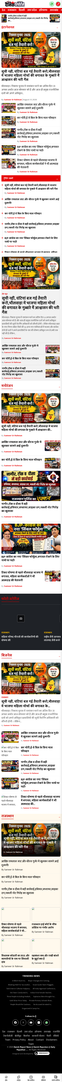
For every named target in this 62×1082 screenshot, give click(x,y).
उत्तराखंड (54, 10)
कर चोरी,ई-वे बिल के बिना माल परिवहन (23, 213)
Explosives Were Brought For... (44, 996)
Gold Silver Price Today (18, 1000)
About (31, 1040)
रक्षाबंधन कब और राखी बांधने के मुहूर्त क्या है (45, 957)
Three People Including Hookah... (19, 996)
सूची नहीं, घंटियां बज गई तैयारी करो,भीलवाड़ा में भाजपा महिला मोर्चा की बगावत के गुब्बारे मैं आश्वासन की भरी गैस (30, 76)
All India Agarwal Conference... (44, 988)
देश (3, 10)
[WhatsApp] (47, 1023)
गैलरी (49, 1036)
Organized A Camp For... (31, 1008)
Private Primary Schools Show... (40, 1000)
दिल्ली (22, 10)
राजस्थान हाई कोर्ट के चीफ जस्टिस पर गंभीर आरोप (44, 926)
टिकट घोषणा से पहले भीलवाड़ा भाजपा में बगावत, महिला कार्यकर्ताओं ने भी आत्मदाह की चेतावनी (22, 576)
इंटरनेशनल (7, 27)
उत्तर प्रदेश (32, 10)
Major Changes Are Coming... (39, 980)
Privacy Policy (19, 1040)
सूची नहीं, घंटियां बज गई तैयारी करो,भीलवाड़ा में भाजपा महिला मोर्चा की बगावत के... (30, 704)
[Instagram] (39, 1023)
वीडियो (56, 1036)
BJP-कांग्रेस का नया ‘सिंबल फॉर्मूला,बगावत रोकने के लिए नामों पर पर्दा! (31, 240)
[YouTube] (31, 1023)
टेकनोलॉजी (8, 1036)
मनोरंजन (7, 386)
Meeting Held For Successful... (19, 984)
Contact (40, 1040)
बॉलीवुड (18, 1036)
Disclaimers (51, 1040)
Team (7, 1040)
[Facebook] (15, 1023)
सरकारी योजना (38, 1036)
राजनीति (56, 1032)
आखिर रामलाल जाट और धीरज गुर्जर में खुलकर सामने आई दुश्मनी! (32, 201)
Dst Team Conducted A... (19, 992)
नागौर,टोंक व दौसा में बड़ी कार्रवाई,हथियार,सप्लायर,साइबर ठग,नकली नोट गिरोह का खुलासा (32, 226)
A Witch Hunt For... (19, 980)
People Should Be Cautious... (20, 1004)
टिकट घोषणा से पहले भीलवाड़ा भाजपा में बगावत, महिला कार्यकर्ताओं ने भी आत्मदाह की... (40, 800)
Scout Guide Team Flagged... (43, 984)
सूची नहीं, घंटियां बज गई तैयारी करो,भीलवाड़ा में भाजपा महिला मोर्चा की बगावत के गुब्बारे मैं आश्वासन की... (29, 428)
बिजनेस (6, 655)
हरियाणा (43, 10)
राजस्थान (12, 10)
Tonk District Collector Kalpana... (18, 988)
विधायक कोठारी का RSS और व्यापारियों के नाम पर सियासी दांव (15, 959)
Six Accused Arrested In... (42, 1004)
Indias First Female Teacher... (41, 992)
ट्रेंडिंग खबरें (8, 178)
